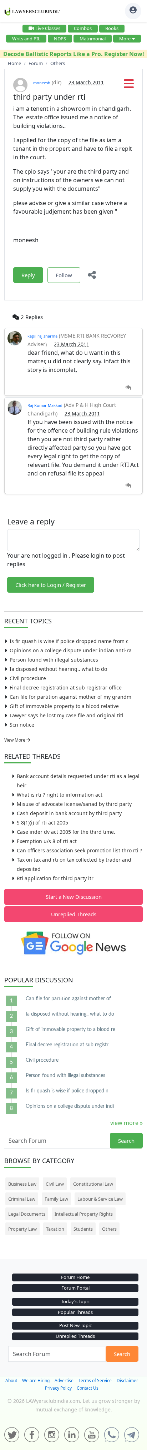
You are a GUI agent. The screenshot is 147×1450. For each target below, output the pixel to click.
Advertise (64, 1380)
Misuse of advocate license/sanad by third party (74, 804)
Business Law (22, 1184)
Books (111, 28)
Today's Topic (75, 1301)
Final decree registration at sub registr (67, 1044)
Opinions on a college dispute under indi (70, 1106)
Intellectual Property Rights (84, 1214)
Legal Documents (26, 1214)
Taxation (55, 1229)
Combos (83, 28)
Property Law (22, 1229)
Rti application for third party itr (55, 878)
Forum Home (75, 1277)
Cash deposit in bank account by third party (69, 813)
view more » (126, 1123)
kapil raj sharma (42, 336)
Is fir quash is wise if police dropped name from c (69, 641)
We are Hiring (36, 1380)
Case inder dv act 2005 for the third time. (66, 831)
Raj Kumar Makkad (44, 405)
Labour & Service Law (100, 1199)
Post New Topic (75, 1325)
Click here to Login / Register (50, 584)
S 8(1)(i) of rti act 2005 (42, 822)
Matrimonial (93, 38)
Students (83, 1229)
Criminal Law (21, 1199)
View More (15, 740)
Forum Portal (75, 1288)
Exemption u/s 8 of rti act (47, 841)
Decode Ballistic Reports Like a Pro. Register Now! (73, 54)
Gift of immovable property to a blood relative (64, 706)
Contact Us (87, 1388)
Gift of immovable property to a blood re (70, 1029)
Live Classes (47, 28)
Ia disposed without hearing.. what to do (58, 669)
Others (109, 1229)
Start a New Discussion (74, 896)
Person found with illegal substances (54, 659)
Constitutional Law (93, 1184)
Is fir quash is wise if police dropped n (67, 1090)
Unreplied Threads (73, 914)
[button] (129, 86)
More (125, 38)
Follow (64, 275)
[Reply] (128, 388)
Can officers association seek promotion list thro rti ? (79, 850)
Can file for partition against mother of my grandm (70, 696)
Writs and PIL (26, 38)
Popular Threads (75, 1312)
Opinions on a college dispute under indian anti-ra (71, 650)
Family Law (56, 1199)
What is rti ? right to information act (59, 794)
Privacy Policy (58, 1388)
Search (126, 1140)
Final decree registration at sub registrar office (66, 687)
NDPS (60, 38)
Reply (28, 275)
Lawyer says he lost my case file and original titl (66, 715)
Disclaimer (127, 1380)
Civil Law (55, 1184)
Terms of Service (95, 1380)
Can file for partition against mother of (68, 998)
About (11, 1380)
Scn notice (22, 724)
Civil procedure (28, 678)
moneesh (41, 82)
